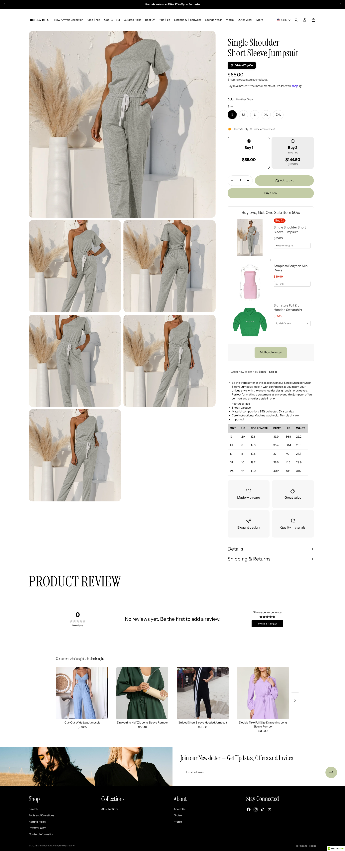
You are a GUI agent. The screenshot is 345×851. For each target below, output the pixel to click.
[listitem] (259, 20)
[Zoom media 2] (75, 266)
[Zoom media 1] (122, 124)
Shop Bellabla (44, 845)
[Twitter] (269, 809)
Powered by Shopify (63, 845)
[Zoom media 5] (169, 361)
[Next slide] (340, 4)
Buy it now (270, 193)
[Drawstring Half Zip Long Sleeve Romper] (142, 693)
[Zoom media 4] (75, 361)
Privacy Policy (37, 828)
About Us (179, 809)
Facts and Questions (41, 815)
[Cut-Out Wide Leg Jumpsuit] (82, 693)
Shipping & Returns (249, 559)
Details (235, 549)
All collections (109, 809)
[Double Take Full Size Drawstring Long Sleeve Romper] (263, 693)
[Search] (296, 20)
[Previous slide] (4, 4)
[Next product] (295, 700)
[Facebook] (248, 809)
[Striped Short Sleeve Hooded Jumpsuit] (203, 693)
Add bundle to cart (270, 352)
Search (33, 809)
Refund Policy (37, 821)
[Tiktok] (262, 809)
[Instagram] (255, 809)
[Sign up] (331, 772)
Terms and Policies (306, 845)
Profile (178, 821)
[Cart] (313, 20)
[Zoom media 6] (75, 455)
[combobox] (292, 245)
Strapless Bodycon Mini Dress (291, 268)
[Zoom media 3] (169, 266)
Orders (178, 815)
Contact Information (41, 834)
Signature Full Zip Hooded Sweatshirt (288, 307)
